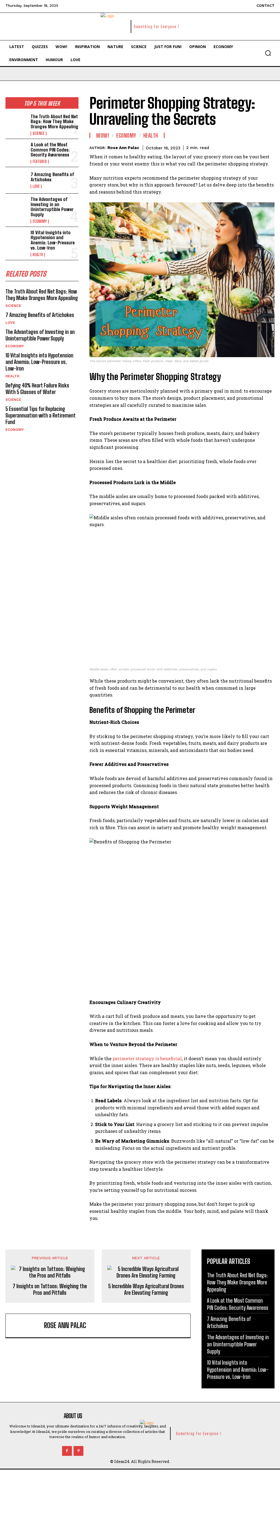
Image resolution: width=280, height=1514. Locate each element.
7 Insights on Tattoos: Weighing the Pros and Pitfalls (50, 1289)
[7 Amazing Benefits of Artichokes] (16, 180)
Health (38, 255)
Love (36, 186)
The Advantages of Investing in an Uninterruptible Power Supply (52, 206)
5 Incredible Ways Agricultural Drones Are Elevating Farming (146, 1289)
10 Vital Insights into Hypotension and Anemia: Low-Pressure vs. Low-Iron (53, 240)
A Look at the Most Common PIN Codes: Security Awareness (50, 150)
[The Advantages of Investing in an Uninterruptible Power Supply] (16, 207)
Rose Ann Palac (123, 147)
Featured (40, 162)
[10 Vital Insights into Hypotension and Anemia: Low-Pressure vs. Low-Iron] (16, 240)
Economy (40, 221)
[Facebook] (67, 1451)
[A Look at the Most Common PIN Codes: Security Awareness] (16, 152)
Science (39, 133)
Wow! (102, 135)
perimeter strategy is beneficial (147, 1058)
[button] (268, 53)
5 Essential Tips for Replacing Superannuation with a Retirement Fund (40, 415)
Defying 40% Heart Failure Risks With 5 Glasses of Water (37, 388)
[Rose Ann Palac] (26, 1325)
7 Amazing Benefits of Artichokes (52, 176)
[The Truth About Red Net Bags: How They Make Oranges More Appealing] (16, 124)
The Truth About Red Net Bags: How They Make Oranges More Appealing (54, 121)
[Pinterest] (78, 1451)
